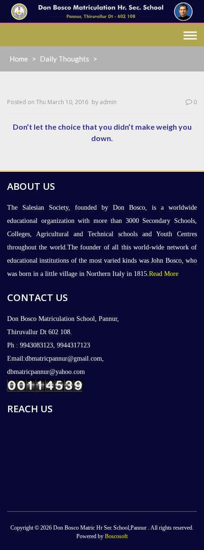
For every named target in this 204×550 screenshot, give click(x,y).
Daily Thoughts (64, 58)
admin (108, 102)
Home (18, 58)
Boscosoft (116, 536)
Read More (163, 273)
